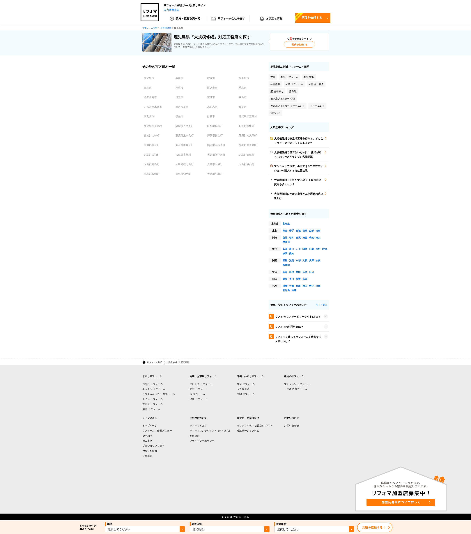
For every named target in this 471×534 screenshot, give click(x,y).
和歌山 (286, 264)
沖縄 (294, 290)
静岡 (285, 253)
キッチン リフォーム (153, 389)
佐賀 (291, 285)
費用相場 (147, 435)
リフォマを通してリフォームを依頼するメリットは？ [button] (298, 339)
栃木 (291, 237)
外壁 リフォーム (246, 384)
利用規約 (194, 435)
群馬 (298, 237)
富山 (291, 249)
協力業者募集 (171, 9)
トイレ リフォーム (152, 399)
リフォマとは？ (198, 425)
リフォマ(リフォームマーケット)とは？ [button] (298, 316)
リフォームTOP (154, 362)
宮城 (298, 230)
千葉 (311, 237)
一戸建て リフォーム (295, 389)
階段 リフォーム (199, 399)
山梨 (311, 249)
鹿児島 (286, 290)
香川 (291, 278)
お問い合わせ (291, 425)
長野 (318, 249)
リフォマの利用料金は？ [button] (289, 326)
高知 (304, 278)
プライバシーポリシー (202, 440)
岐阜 (324, 249)
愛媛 (298, 278)
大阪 (304, 260)
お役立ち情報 (274, 18)
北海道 (286, 223)
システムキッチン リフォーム (158, 394)
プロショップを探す (153, 445)
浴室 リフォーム (151, 409)
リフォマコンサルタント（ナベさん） (210, 430)
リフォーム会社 (231, 18)
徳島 (285, 278)
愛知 (291, 253)
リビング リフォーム (201, 384)
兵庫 (311, 260)
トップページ (149, 425)
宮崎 (318, 285)
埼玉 (304, 237)
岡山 (298, 271)
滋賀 (291, 260)
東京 (318, 237)
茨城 (285, 237)
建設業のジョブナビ (248, 430)
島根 (291, 271)
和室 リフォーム (199, 389)
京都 (298, 260)
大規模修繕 (171, 362)
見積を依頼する (308, 16)
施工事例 (147, 440)
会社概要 (147, 455)
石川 (298, 249)
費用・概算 (188, 18)
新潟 (285, 249)
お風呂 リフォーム (152, 384)
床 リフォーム (197, 394)
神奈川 (286, 242)
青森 (285, 230)
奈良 (318, 260)
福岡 (285, 285)
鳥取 (285, 271)
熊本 (304, 285)
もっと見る (321, 304)
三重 (285, 260)
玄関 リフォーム (246, 394)
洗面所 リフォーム (152, 404)
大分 (311, 285)
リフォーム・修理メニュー (157, 430)
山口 (311, 271)
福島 (318, 230)
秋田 (304, 230)
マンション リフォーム (297, 384)
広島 (304, 271)
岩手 (291, 230)
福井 (304, 249)
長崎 (298, 285)
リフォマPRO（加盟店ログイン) (254, 425)
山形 (311, 230)
